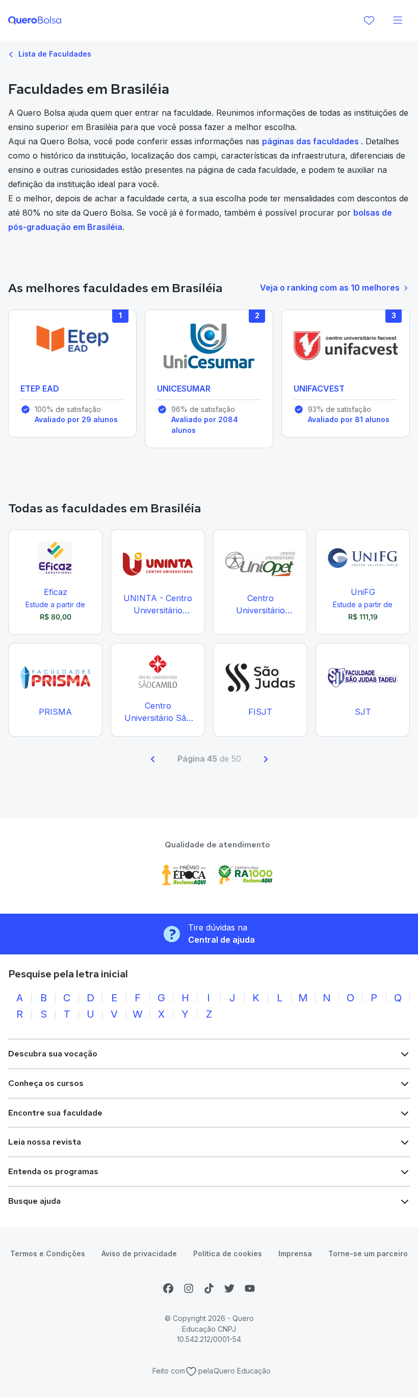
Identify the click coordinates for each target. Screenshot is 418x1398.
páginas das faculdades (311, 141)
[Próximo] (265, 759)
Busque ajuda (34, 1201)
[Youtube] (250, 1288)
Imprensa (295, 1253)
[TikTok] (209, 1288)
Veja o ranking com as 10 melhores (330, 287)
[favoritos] (369, 20)
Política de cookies (227, 1253)
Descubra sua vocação (52, 1053)
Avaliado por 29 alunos (76, 419)
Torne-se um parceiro (368, 1253)
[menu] (397, 20)
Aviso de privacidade (139, 1253)
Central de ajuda (221, 940)
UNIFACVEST (319, 388)
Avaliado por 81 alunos (348, 419)
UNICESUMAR (184, 388)
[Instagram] (188, 1288)
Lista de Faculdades (53, 53)
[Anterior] (153, 759)
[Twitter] (229, 1288)
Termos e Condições (47, 1253)
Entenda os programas (53, 1171)
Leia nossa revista (44, 1141)
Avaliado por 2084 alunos (204, 424)
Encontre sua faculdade (55, 1112)
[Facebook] (168, 1288)
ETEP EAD (39, 388)
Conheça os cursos (46, 1083)
